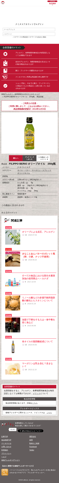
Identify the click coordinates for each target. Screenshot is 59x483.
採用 (31, 440)
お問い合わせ (6, 447)
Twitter (31, 450)
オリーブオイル (23, 173)
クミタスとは (6, 443)
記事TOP (4, 437)
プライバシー (6, 453)
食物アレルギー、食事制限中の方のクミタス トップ (20, 94)
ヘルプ (3, 457)
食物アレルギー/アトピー (10, 460)
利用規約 (4, 450)
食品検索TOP (6, 440)
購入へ (16, 158)
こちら (30, 106)
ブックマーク (29, 158)
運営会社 (32, 437)
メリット (36, 393)
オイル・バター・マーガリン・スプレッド (34, 170)
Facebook (33, 447)
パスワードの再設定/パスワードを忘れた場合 (29, 37)
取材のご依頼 (34, 443)
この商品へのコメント (43, 158)
